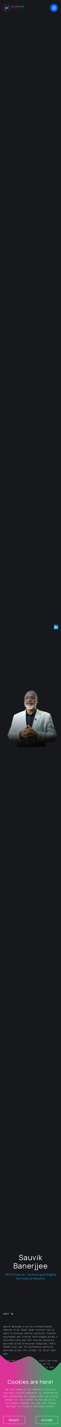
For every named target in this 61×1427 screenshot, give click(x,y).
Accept (47, 1420)
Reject (14, 1420)
